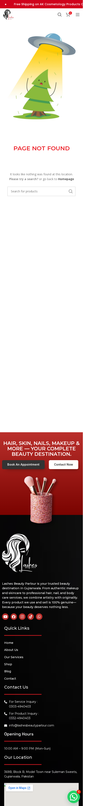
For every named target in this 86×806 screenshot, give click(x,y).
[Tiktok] (31, 616)
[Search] (60, 14)
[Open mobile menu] (77, 14)
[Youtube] (5, 616)
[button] (73, 797)
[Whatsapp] (39, 616)
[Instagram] (22, 616)
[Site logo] (8, 14)
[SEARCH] (71, 191)
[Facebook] (14, 616)
